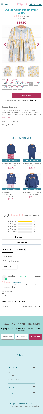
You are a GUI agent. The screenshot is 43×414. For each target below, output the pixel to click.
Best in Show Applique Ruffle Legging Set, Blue (11, 195)
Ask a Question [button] (22, 242)
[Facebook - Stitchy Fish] (17, 359)
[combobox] (17, 336)
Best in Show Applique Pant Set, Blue (11, 165)
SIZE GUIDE (6, 118)
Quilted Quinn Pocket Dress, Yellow (13, 302)
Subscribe (35, 337)
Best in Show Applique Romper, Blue (32, 165)
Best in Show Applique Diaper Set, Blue (32, 194)
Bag (36, 4)
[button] (36, 307)
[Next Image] (38, 44)
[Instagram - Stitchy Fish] (21, 359)
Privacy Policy (16, 406)
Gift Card (11, 375)
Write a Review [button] (22, 237)
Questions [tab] (19, 250)
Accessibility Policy (31, 406)
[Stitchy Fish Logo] (21, 4)
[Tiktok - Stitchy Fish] (26, 359)
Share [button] (6, 307)
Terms (6, 406)
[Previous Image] (4, 44)
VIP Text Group (13, 379)
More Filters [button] (10, 267)
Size (9, 80)
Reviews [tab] (5, 250)
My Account (12, 372)
